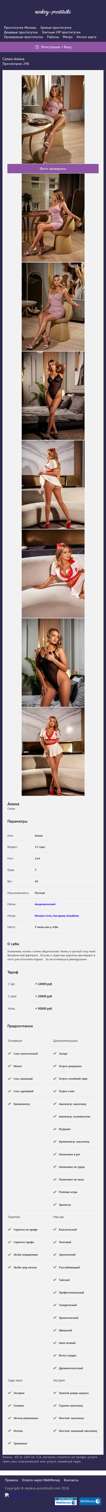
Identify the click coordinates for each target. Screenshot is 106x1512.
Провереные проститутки (23, 37)
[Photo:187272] (53, 573)
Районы (53, 37)
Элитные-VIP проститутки (61, 32)
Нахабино (72, 915)
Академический (45, 904)
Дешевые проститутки (21, 32)
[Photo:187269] (53, 306)
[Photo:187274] (53, 751)
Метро (68, 37)
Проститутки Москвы (20, 27)
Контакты (71, 1480)
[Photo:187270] (53, 395)
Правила (11, 1480)
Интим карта (86, 37)
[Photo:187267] (53, 119)
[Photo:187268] (53, 218)
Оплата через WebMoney (41, 1480)
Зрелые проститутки (55, 27)
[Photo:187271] (53, 484)
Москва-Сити (43, 915)
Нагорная (59, 915)
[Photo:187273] (53, 662)
